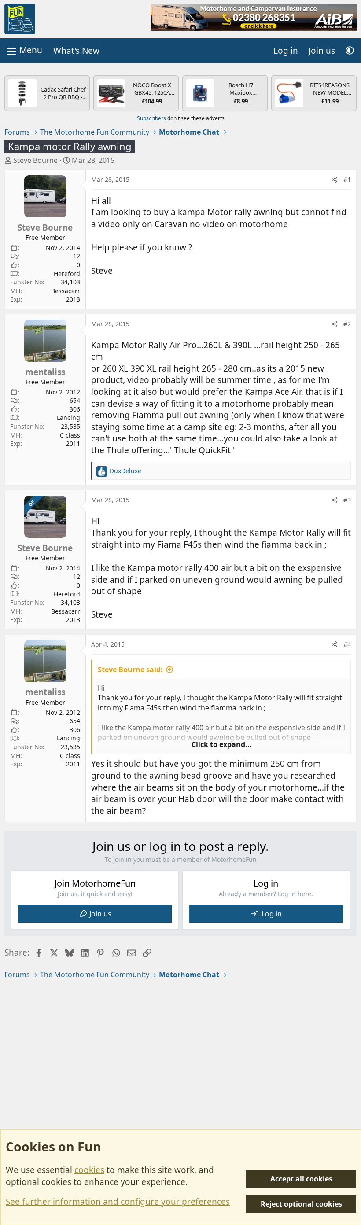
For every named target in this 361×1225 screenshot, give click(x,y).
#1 (347, 179)
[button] (349, 50)
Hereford (67, 273)
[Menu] (24, 50)
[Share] (334, 179)
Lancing (68, 417)
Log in (272, 914)
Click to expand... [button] (222, 744)
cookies (89, 1170)
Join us (100, 914)
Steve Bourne (35, 160)
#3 (347, 500)
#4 (347, 644)
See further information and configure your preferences (118, 1201)
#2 (347, 324)
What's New (76, 50)
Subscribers (151, 118)
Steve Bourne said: (130, 669)
